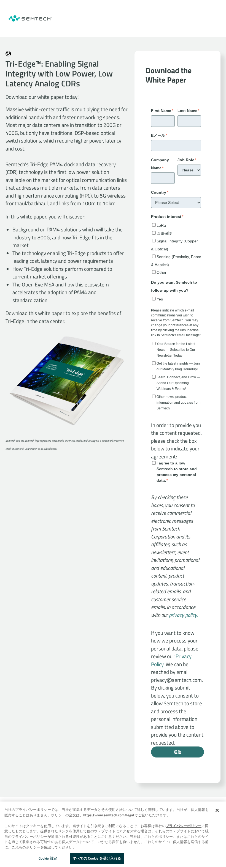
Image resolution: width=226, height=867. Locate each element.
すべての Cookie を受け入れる (97, 858)
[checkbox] (176, 248)
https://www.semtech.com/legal (108, 815)
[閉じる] (217, 810)
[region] (113, 834)
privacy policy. (183, 615)
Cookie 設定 (48, 858)
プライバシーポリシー (183, 825)
